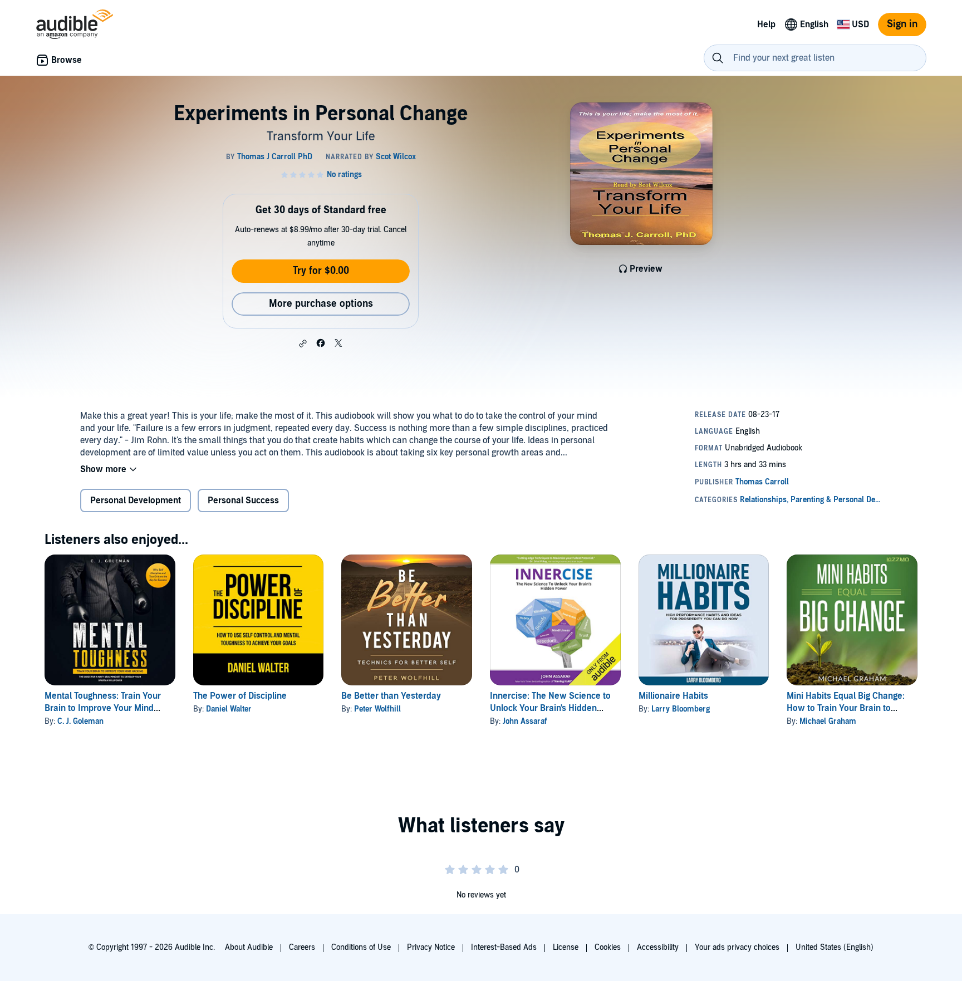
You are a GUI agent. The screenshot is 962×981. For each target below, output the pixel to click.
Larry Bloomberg (680, 709)
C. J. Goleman (80, 721)
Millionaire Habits (673, 696)
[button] (302, 343)
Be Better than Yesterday (391, 696)
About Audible (249, 947)
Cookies (608, 947)
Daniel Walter (229, 709)
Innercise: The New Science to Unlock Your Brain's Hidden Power (550, 708)
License (565, 947)
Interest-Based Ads (504, 947)
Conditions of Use (361, 947)
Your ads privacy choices (737, 947)
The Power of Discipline (240, 696)
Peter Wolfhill (377, 709)
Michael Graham (827, 721)
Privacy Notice (431, 947)
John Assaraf (525, 721)
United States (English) (834, 947)
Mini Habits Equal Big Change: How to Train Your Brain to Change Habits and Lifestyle (846, 708)
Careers (302, 947)
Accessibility (658, 947)
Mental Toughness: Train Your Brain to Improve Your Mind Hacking (103, 708)
